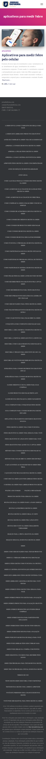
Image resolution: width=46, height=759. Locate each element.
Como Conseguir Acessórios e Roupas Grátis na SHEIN (23, 212)
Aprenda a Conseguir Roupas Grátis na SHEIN (23, 145)
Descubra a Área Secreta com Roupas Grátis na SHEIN (23, 331)
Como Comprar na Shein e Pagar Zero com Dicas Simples (23, 204)
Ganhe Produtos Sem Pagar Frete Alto (23, 393)
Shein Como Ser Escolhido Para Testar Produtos (23, 552)
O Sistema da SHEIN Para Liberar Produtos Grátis (23, 484)
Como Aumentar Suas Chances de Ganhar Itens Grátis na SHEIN (23, 190)
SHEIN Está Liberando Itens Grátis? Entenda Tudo (23, 575)
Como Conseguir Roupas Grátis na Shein (23, 231)
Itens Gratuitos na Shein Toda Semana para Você (23, 433)
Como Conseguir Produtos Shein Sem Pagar (23, 225)
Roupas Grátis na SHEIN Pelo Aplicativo (23, 520)
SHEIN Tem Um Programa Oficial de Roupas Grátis (23, 669)
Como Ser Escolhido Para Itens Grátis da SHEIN (23, 304)
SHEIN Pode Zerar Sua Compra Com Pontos (23, 649)
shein (23, 546)
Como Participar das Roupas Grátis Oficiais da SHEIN (23, 252)
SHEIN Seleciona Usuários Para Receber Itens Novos (23, 656)
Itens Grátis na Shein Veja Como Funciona (23, 427)
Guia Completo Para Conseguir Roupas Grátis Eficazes (23, 412)
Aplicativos (6, 51)
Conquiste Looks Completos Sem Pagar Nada (23, 324)
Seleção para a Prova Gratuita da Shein (23, 534)
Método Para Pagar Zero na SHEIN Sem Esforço (23, 459)
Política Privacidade (33, 490)
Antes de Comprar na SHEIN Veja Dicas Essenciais (23, 140)
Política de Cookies (13, 490)
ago (11, 84)
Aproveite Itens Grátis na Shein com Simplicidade (23, 163)
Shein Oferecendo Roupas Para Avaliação (23, 631)
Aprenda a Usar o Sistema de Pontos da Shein (23, 157)
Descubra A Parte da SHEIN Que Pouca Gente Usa (23, 338)
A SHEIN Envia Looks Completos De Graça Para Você (23, 127)
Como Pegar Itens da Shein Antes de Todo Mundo (23, 276)
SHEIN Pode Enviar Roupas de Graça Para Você (23, 637)
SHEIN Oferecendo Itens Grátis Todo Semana (23, 625)
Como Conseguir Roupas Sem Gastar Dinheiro (23, 237)
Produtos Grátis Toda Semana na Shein (23, 496)
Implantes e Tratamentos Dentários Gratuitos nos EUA (23, 420)
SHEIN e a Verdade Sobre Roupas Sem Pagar (23, 557)
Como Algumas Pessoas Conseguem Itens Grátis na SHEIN (23, 182)
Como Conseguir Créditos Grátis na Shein (23, 219)
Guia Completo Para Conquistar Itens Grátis (23, 405)
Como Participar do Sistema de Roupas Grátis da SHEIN (23, 269)
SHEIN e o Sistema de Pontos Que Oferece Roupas (23, 569)
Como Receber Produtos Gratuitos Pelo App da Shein (23, 283)
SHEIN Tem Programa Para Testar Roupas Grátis (23, 663)
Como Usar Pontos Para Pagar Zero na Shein (23, 318)
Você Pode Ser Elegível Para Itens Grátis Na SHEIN (23, 701)
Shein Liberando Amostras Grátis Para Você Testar (23, 582)
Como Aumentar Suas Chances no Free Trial (23, 197)
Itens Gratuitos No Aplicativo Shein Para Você (23, 439)
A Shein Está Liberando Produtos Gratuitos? (23, 134)
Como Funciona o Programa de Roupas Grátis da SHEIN (23, 244)
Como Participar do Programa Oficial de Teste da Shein (23, 260)
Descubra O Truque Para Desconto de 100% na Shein (23, 353)
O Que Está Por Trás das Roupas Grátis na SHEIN (23, 473)
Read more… (6, 80)
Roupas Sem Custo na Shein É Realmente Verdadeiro (23, 527)
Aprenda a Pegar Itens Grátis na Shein (23, 151)
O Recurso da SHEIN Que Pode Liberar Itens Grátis (23, 479)
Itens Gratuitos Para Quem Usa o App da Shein (23, 445)
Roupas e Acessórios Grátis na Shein (23, 508)
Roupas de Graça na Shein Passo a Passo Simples (23, 502)
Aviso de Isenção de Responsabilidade (23, 169)
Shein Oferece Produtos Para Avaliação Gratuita (23, 603)
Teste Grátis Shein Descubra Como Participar (23, 681)
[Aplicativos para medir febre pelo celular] (23, 37)
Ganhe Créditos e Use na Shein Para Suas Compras (23, 386)
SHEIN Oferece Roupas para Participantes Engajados (23, 618)
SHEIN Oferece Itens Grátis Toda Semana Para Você (23, 590)
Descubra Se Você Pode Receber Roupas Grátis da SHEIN (23, 361)
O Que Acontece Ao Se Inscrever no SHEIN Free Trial (23, 466)
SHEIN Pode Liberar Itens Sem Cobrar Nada (23, 643)
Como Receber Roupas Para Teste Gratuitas (23, 290)
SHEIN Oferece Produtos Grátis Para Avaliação (23, 597)
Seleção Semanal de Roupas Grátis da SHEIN (23, 540)
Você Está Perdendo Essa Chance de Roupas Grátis (23, 694)
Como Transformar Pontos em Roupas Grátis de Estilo (23, 311)
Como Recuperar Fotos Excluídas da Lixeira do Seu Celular (23, 297)
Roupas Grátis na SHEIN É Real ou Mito (23, 514)
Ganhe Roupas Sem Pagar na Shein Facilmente (23, 399)
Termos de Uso (23, 675)
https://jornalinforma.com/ (36, 727)
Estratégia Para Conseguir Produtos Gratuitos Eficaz (23, 369)
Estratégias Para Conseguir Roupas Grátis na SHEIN (23, 378)
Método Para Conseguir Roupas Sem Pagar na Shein (23, 452)
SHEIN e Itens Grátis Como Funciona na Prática (23, 563)
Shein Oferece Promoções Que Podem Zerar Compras (23, 610)
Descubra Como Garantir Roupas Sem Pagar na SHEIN (23, 345)
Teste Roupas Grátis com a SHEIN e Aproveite (23, 687)
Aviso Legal (23, 175)
